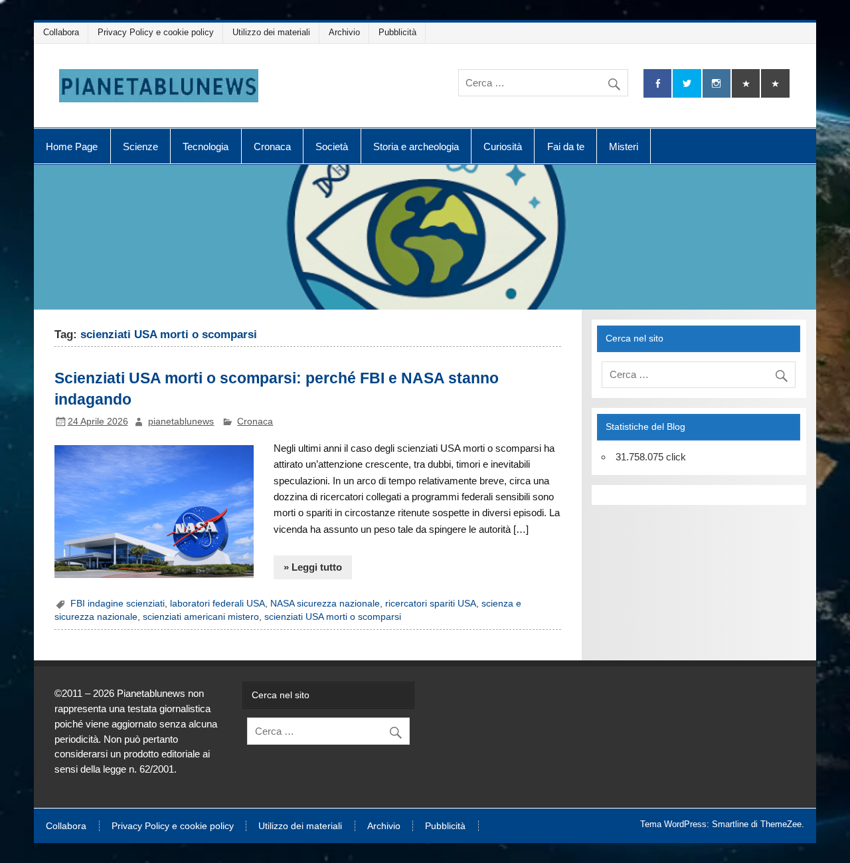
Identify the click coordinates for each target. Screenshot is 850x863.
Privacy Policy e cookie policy (156, 32)
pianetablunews (181, 422)
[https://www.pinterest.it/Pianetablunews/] (746, 83)
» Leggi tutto (313, 567)
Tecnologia (205, 146)
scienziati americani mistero (201, 617)
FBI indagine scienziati (117, 604)
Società (331, 146)
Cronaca (272, 146)
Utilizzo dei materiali (271, 32)
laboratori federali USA (217, 604)
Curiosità (502, 146)
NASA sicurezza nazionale (325, 604)
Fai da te (565, 146)
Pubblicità (397, 32)
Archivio (344, 32)
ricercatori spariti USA (430, 604)
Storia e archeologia (416, 146)
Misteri (623, 146)
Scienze (140, 146)
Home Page (72, 146)
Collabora (61, 32)
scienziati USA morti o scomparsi (332, 617)
